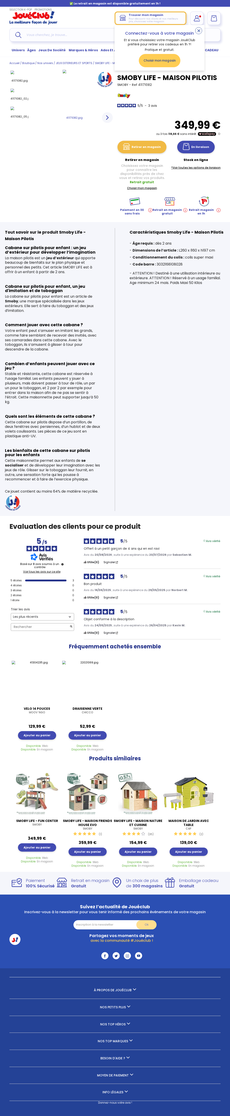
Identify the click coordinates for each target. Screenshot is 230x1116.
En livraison (200, 147)
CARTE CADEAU (205, 50)
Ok (146, 924)
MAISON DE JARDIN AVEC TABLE (188, 824)
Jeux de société (52, 50)
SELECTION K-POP (20, 9)
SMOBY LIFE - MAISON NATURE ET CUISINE (138, 824)
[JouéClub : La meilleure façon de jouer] (33, 23)
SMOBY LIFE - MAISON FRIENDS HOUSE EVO (87, 824)
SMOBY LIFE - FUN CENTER (37, 822)
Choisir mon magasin (160, 60)
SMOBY (123, 85)
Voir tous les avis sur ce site (41, 571)
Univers (18, 50)
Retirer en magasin (146, 147)
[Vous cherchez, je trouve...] (18, 35)
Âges (31, 50)
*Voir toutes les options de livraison (196, 168)
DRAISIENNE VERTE (87, 710)
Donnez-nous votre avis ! (115, 1103)
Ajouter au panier (37, 735)
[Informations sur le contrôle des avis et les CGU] (62, 564)
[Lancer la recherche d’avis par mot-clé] (71, 627)
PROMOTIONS (43, 9)
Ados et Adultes (114, 50)
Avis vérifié (213, 541)
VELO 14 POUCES (37, 710)
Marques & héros (83, 50)
